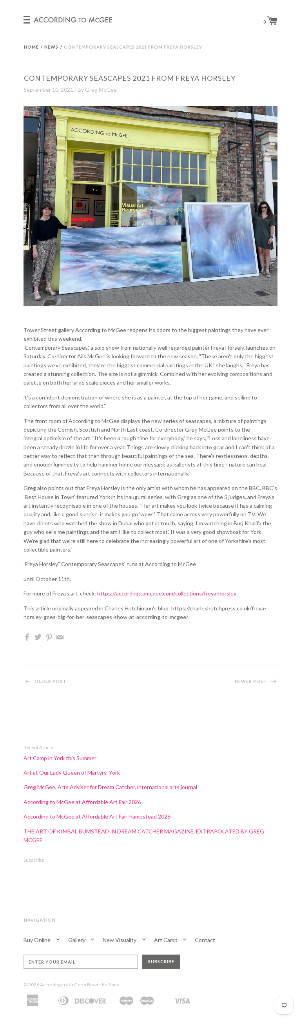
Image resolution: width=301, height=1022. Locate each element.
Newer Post (251, 681)
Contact (205, 940)
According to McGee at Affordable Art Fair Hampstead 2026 (97, 816)
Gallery (77, 940)
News (51, 46)
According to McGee (61, 985)
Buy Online (38, 940)
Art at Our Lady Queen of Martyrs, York (72, 772)
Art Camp (166, 940)
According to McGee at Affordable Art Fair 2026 (82, 802)
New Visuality (120, 940)
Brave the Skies (103, 985)
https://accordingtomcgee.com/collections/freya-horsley (166, 593)
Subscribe (34, 860)
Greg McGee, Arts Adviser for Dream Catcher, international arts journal (110, 787)
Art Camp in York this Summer (60, 758)
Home (31, 46)
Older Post (49, 681)
